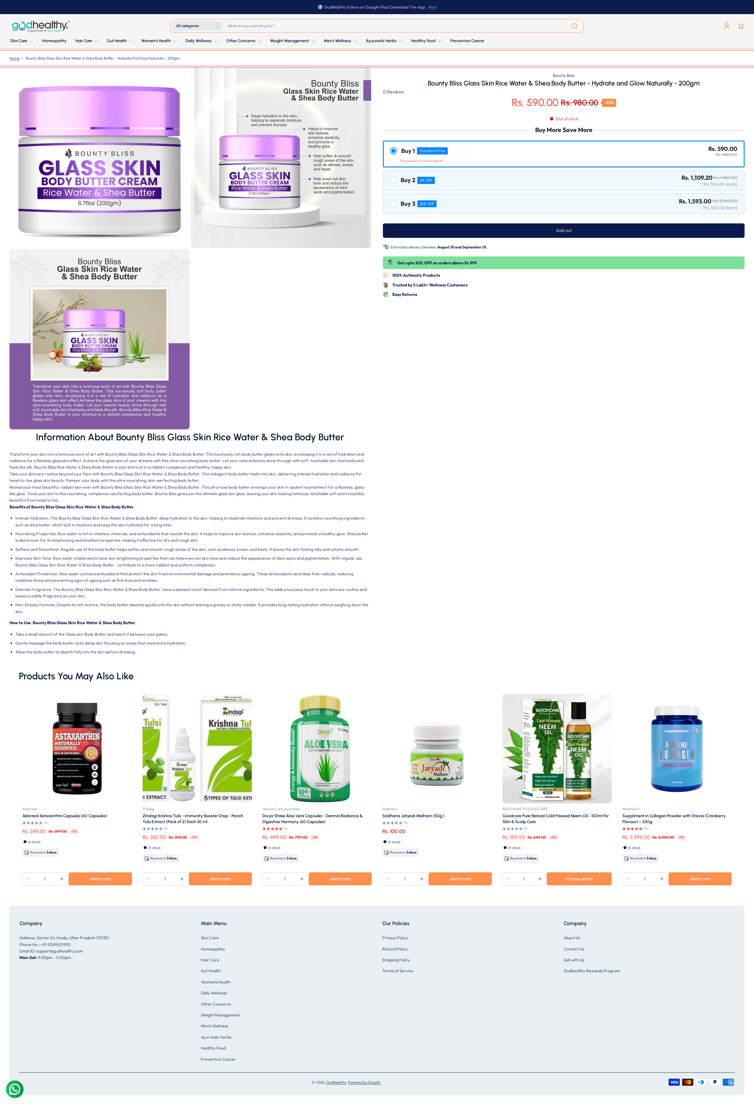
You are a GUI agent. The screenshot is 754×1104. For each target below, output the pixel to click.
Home (14, 58)
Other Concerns (216, 1004)
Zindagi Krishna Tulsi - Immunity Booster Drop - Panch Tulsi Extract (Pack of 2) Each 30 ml (532, 818)
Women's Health (216, 982)
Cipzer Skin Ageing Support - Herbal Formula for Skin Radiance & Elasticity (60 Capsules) (291, 818)
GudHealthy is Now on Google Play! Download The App (374, 7)
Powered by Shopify (364, 1082)
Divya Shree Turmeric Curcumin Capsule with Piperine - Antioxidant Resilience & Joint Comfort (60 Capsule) (53, 818)
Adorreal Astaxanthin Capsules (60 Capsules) (404, 815)
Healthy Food (213, 1048)
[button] (197, 26)
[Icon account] (726, 25)
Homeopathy (213, 949)
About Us (572, 937)
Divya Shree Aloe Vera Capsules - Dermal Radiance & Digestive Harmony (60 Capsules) (652, 818)
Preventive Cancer (218, 1059)
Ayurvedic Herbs (216, 1037)
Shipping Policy (396, 960)
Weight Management (220, 1015)
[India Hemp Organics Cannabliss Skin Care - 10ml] (176, 748)
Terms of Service (398, 970)
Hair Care (210, 960)
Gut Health (211, 970)
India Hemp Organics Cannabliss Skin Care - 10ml (168, 815)
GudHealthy (336, 1082)
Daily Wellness (214, 993)
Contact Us (574, 949)
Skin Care (210, 937)
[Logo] (40, 26)
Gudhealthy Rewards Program (592, 970)
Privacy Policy (395, 937)
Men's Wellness (214, 1026)
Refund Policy (395, 949)
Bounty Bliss (564, 75)
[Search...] (574, 26)
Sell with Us (574, 960)
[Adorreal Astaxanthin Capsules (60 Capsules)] (416, 748)
